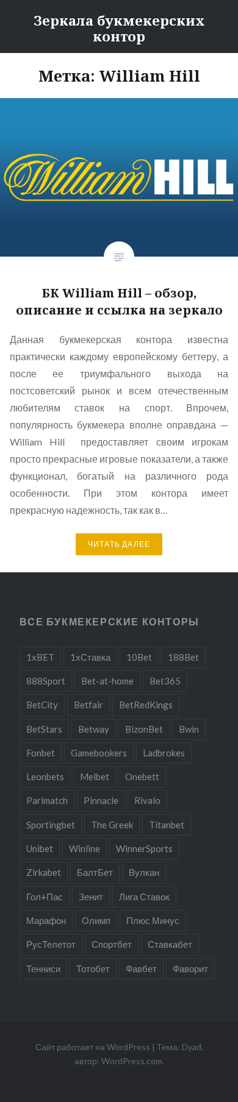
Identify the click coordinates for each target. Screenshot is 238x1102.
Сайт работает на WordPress (92, 1047)
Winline (84, 848)
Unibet (39, 848)
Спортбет (112, 944)
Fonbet (40, 752)
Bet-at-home (107, 680)
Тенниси (43, 968)
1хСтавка (90, 657)
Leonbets (45, 776)
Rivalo (147, 800)
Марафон (46, 920)
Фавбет (141, 968)
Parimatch (47, 800)
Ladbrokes (164, 752)
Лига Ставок (144, 896)
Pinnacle (101, 800)
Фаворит (190, 968)
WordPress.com (131, 1061)
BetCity (42, 704)
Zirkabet (43, 872)
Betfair (88, 704)
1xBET (40, 657)
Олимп (96, 920)
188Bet (183, 657)
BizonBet (144, 728)
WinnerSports (144, 848)
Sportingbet (50, 824)
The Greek (112, 824)
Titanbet (166, 824)
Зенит (91, 896)
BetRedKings (146, 704)
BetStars (44, 728)
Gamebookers (99, 752)
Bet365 (165, 680)
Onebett (142, 776)
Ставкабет (170, 944)
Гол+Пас (44, 896)
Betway (93, 728)
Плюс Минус (152, 920)
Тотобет (93, 968)
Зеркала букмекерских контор (119, 28)
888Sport (45, 680)
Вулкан (144, 872)
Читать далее (119, 544)
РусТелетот (51, 944)
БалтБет (95, 872)
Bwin (189, 728)
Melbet (94, 776)
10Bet (139, 657)
